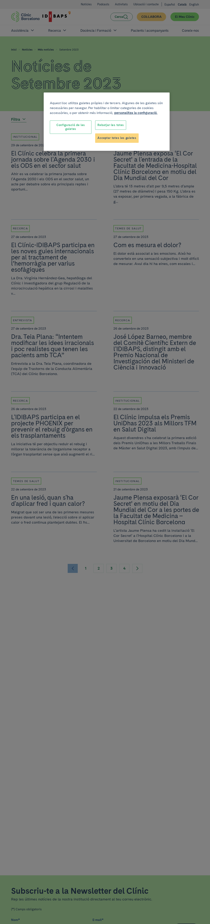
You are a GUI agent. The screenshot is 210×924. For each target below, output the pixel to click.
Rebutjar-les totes (110, 125)
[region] (107, 121)
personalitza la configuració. (136, 113)
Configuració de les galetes (70, 127)
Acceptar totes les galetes (116, 138)
